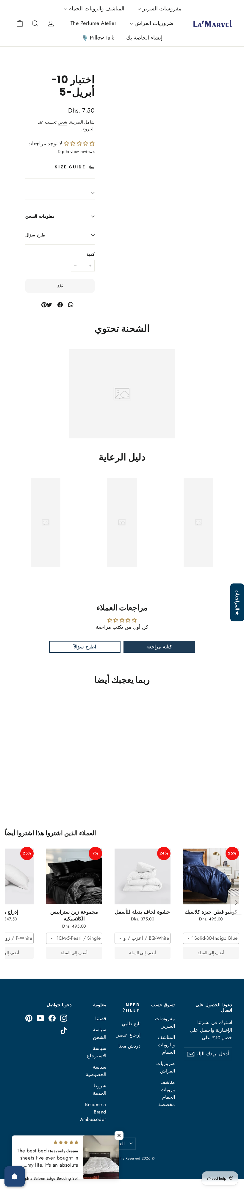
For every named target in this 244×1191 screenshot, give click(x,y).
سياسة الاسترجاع (96, 1052)
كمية (91, 254)
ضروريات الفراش (153, 23)
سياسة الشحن (99, 1033)
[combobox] (211, 938)
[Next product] (236, 902)
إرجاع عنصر (128, 1035)
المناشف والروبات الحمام (95, 8)
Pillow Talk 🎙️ (98, 38)
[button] (78, 143)
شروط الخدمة (99, 1089)
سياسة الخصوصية (96, 1071)
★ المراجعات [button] (237, 602)
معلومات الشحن (39, 216)
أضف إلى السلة (211, 953)
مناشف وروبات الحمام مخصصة (166, 1093)
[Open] (14, 1176)
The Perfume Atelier (93, 23)
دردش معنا (129, 1045)
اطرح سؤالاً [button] (84, 646)
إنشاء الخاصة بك (144, 38)
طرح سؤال (35, 235)
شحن (62, 122)
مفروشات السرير (161, 8)
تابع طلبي (131, 1023)
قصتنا (100, 1018)
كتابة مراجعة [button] (159, 646)
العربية (118, 1143)
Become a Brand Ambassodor (93, 1112)
